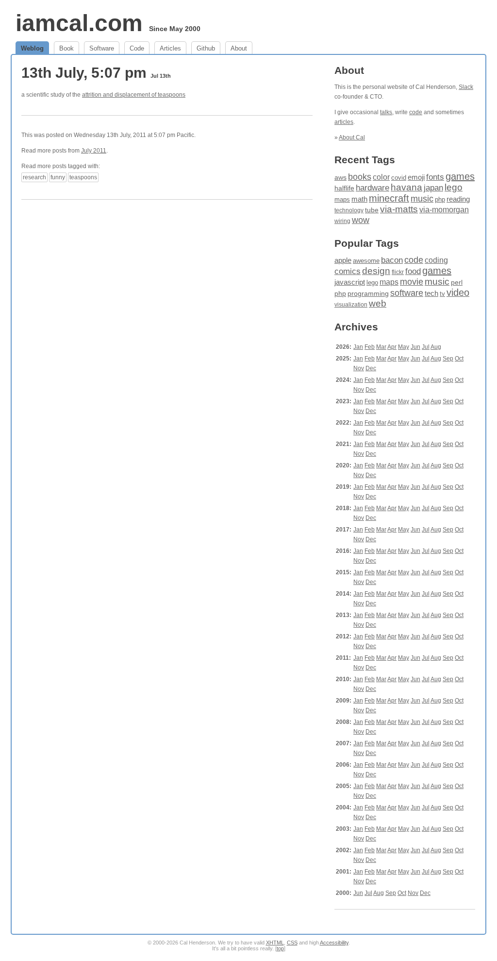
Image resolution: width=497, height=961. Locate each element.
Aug (436, 346)
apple (342, 260)
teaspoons (83, 177)
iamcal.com (79, 23)
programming (368, 293)
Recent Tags (364, 159)
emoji (416, 177)
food (413, 271)
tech (431, 293)
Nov (358, 368)
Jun (415, 346)
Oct (459, 358)
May (403, 346)
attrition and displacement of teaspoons (133, 94)
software (406, 293)
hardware (372, 187)
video (458, 292)
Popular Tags (366, 243)
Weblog (32, 48)
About (239, 48)
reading (458, 199)
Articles (170, 48)
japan (433, 187)
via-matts (399, 209)
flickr (398, 272)
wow (360, 220)
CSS (292, 942)
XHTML (275, 942)
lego (454, 187)
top (280, 948)
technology (349, 210)
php (440, 199)
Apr (392, 346)
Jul (426, 346)
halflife (344, 188)
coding (436, 260)
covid (398, 177)
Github (206, 48)
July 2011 (93, 150)
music (422, 199)
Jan (358, 346)
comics (347, 271)
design (376, 271)
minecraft (389, 198)
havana (406, 187)
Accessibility (334, 942)
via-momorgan (444, 210)
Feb (369, 346)
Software (101, 48)
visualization (350, 304)
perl (457, 282)
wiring (342, 221)
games (460, 176)
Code (137, 48)
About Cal (352, 137)
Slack (466, 87)
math (359, 199)
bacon (392, 260)
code (415, 112)
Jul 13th (160, 76)
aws (340, 177)
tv (442, 294)
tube (372, 210)
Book (66, 48)
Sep (448, 358)
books (359, 177)
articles (343, 122)
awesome (366, 260)
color (381, 176)
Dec (370, 368)
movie (411, 281)
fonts (435, 177)
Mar (381, 346)
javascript (349, 282)
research (34, 177)
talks (386, 112)
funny (57, 177)
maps (342, 199)
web (377, 303)
